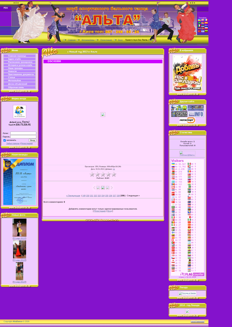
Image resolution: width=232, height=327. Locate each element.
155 (106, 195)
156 (110, 195)
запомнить (11, 140)
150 (87, 195)
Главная (72, 40)
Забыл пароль (12, 143)
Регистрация (106, 40)
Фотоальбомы (88, 40)
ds (114, 169)
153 (99, 195)
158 (118, 195)
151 (91, 195)
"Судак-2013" (19, 238)
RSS (151, 40)
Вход (120, 40)
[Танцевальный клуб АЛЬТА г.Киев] (187, 91)
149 (84, 195)
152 (95, 195)
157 (114, 195)
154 (103, 195)
